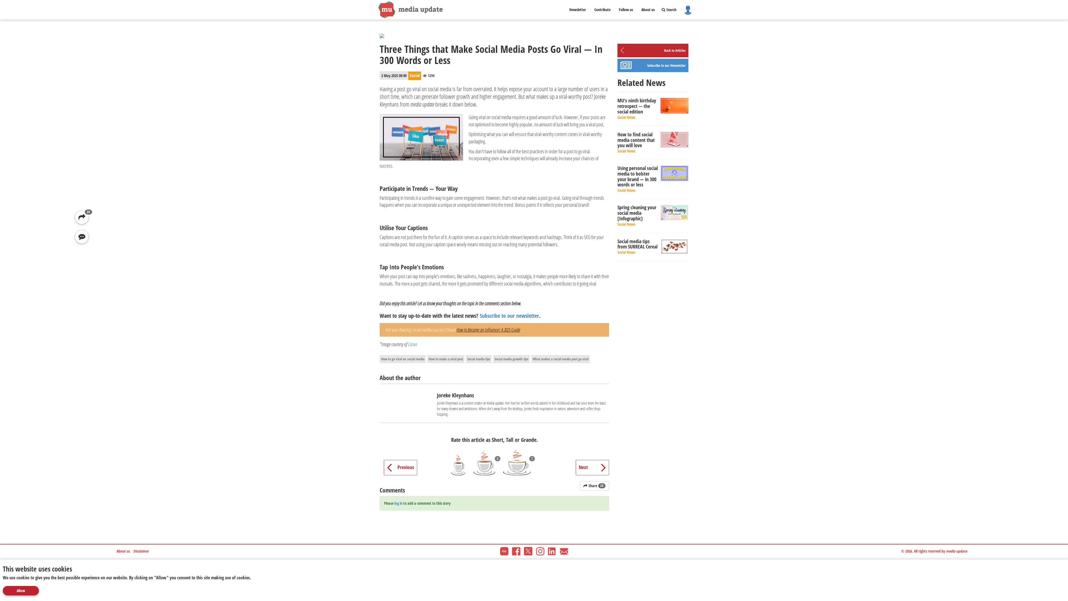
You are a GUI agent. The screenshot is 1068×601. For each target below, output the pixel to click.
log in (398, 503)
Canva (412, 344)
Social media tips (478, 358)
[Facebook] (516, 550)
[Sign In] (688, 9)
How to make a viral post (446, 358)
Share (595, 485)
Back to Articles (675, 50)
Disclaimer (141, 551)
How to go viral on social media (402, 358)
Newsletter (577, 9)
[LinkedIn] (552, 550)
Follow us (626, 9)
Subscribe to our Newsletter (666, 65)
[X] (528, 550)
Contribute (602, 9)
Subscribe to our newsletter (509, 315)
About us (648, 9)
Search (670, 9)
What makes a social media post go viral (561, 358)
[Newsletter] (564, 550)
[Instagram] (540, 550)
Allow (21, 590)
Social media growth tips (511, 358)
